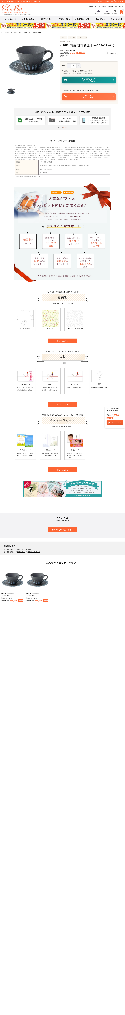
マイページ (98, 14)
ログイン (115, 14)
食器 (29, 549)
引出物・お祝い (9, 549)
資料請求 (110, 7)
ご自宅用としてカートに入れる (89, 96)
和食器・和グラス (34, 552)
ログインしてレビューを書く (62, 530)
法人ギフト (100, 19)
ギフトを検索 (117, 19)
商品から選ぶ (46, 19)
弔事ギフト (110, 1)
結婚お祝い (21, 552)
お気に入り (107, 14)
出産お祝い (21, 549)
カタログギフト (10, 19)
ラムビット (101, 1)
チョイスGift (119, 1)
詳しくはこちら (62, 341)
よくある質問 (119, 7)
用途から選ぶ (29, 19)
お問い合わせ (102, 7)
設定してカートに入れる (89, 80)
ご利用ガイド (92, 7)
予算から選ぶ (64, 19)
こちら (65, 127)
